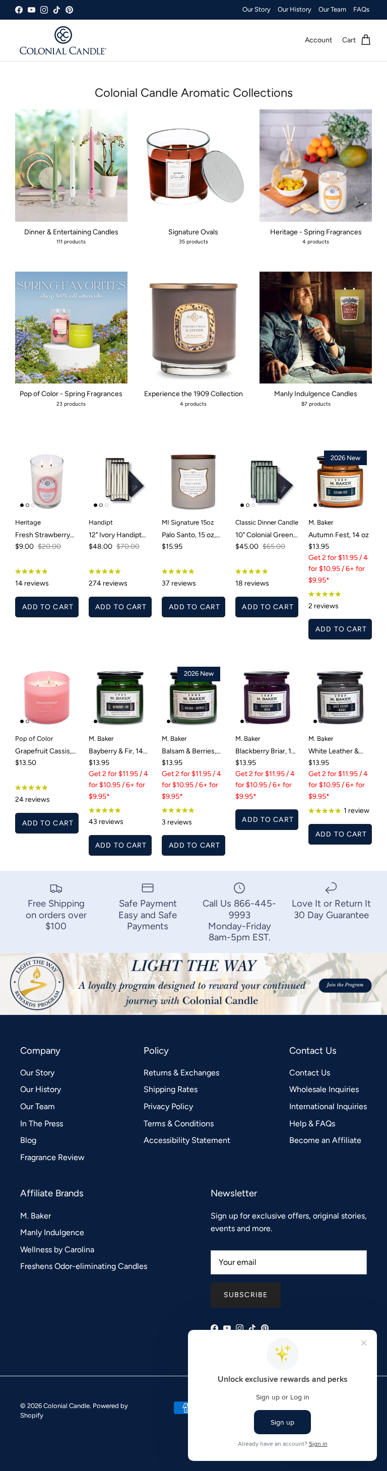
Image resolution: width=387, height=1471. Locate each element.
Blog (28, 1140)
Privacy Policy (168, 1106)
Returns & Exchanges (181, 1072)
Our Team (332, 9)
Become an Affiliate (325, 1140)
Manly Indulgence (52, 1232)
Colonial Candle (66, 1406)
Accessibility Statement (187, 1140)
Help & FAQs (312, 1123)
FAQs (361, 9)
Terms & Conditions (179, 1123)
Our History (294, 9)
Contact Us (309, 1072)
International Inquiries (328, 1106)
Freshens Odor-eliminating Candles (83, 1266)
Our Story (256, 9)
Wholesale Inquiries (324, 1089)
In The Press (41, 1123)
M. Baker (35, 1216)
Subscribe (246, 1295)
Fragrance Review (52, 1157)
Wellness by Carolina (57, 1249)
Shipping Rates (171, 1089)
